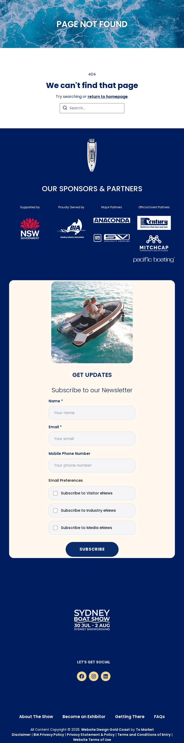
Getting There (129, 716)
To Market (145, 729)
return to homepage (108, 96)
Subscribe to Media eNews (86, 527)
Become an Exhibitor (84, 716)
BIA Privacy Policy (49, 734)
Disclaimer (21, 734)
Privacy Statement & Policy (91, 734)
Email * (55, 427)
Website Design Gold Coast (105, 729)
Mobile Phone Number (69, 453)
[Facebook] (81, 676)
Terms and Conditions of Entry (144, 734)
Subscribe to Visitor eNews (87, 493)
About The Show (36, 716)
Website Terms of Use (92, 739)
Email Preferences (66, 480)
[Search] (65, 108)
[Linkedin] (105, 676)
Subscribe (92, 549)
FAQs (159, 716)
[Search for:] (92, 108)
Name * (56, 401)
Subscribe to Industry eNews (88, 510)
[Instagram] (93, 676)
